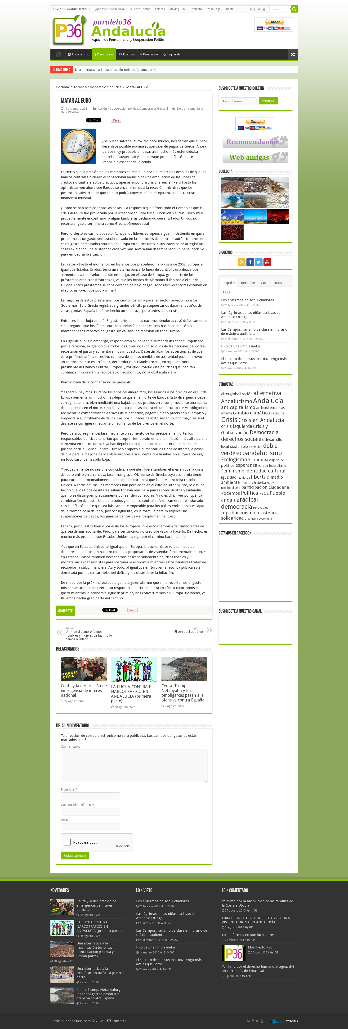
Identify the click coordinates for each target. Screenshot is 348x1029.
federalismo (277, 465)
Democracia (105, 54)
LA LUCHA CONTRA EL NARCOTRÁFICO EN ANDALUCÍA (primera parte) (132, 693)
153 (275, 952)
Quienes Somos (140, 9)
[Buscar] (294, 9)
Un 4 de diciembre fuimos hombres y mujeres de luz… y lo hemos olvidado (89, 634)
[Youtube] (264, 9)
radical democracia (239, 503)
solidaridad (232, 518)
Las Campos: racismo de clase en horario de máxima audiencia (254, 331)
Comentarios (271, 283)
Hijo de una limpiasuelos (241, 346)
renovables (260, 507)
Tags (226, 292)
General (162, 108)
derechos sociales (242, 439)
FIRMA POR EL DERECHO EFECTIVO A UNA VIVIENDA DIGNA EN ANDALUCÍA (256, 920)
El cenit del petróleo (188, 630)
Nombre (69, 789)
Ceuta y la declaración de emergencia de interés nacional (84, 690)
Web (64, 820)
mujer (270, 483)
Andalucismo (80, 54)
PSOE (264, 493)
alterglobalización (237, 393)
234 (252, 940)
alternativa (267, 393)
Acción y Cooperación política (97, 87)
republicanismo (238, 513)
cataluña (278, 413)
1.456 (254, 910)
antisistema (266, 407)
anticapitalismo (238, 407)
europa (263, 465)
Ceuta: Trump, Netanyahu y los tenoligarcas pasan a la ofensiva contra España (182, 692)
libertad (260, 477)
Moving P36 (177, 9)
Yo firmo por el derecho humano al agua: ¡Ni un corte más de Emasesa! (258, 968)
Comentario (70, 746)
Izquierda (174, 54)
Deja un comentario (190, 108)
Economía (258, 460)
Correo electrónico (77, 805)
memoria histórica (253, 483)
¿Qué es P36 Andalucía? (109, 9)
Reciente (248, 283)
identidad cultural (265, 471)
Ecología (129, 54)
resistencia (267, 513)
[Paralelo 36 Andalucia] (109, 29)
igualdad (228, 477)
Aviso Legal (214, 9)
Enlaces (160, 9)
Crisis (229, 420)
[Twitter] (259, 9)
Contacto (196, 9)
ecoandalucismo (259, 453)
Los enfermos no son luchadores (247, 300)
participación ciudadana (265, 487)
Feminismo (150, 54)
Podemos (230, 493)
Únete (229, 9)
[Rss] (250, 9)
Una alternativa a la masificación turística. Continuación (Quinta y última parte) (95, 949)
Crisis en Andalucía (261, 420)
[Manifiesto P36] (233, 953)
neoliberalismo (230, 488)
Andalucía (268, 401)
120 (248, 976)
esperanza (246, 465)
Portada (59, 54)
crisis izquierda (236, 426)
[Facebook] (254, 9)
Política (249, 493)
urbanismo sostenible (258, 518)
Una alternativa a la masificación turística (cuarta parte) (115, 70)
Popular (229, 283)
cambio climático (251, 413)
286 (251, 927)
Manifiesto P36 (260, 947)
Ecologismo (234, 460)
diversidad (255, 447)
